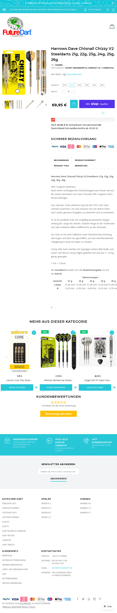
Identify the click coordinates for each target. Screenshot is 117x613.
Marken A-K (85, 503)
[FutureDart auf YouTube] (89, 599)
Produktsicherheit (85, 160)
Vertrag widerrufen (12, 583)
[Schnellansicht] (36, 387)
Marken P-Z (85, 512)
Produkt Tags (61, 166)
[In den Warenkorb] (74, 104)
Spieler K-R (46, 512)
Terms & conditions (11, 607)
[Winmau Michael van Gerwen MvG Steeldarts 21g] (58, 351)
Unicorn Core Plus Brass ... (19, 380)
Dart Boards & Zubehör (14, 531)
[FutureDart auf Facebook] (77, 599)
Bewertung (81, 166)
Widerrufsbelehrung (12, 564)
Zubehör (6, 540)
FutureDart (25, 603)
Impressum (7, 555)
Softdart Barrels (10, 517)
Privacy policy (29, 607)
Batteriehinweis (9, 578)
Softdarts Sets (9, 512)
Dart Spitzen (8, 535)
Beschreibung (61, 160)
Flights (5, 521)
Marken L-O (85, 508)
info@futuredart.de (62, 568)
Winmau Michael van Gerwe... (58, 380)
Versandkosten (74, 74)
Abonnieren (58, 479)
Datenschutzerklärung (14, 560)
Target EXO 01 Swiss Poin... (97, 380)
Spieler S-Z (46, 517)
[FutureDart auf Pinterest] (100, 599)
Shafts (5, 526)
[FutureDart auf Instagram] (94, 599)
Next (46, 105)
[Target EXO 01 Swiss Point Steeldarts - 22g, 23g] (97, 351)
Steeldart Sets (9, 503)
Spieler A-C (46, 503)
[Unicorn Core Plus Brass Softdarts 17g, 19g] (19, 351)
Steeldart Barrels (11, 508)
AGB (4, 574)
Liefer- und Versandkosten (15, 569)
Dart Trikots (8, 544)
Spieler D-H (46, 508)
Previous (3, 105)
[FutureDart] (17, 26)
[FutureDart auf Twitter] (83, 599)
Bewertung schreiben (58, 413)
